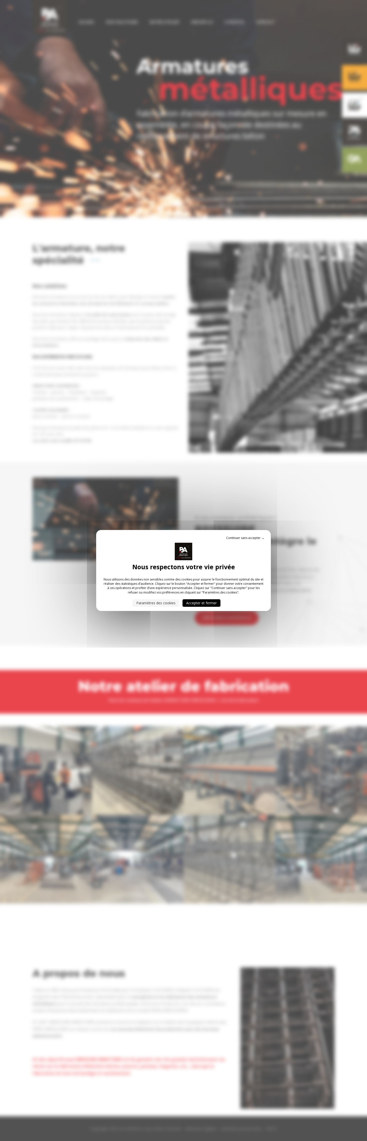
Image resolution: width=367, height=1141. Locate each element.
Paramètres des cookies (156, 603)
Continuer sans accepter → (245, 538)
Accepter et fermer (201, 603)
